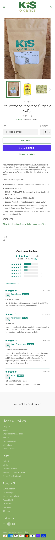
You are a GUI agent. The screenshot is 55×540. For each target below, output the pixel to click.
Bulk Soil (6, 437)
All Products (7, 445)
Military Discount (9, 449)
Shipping (19, 119)
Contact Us (7, 507)
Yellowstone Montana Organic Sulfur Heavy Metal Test (24, 224)
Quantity (44, 126)
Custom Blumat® (9, 441)
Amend (5, 430)
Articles (5, 465)
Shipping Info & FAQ (11, 496)
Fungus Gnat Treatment (12, 476)
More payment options (27, 154)
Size (4, 126)
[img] (11, 291)
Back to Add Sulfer (29, 404)
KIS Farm (6, 511)
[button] (16, 264)
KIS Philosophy (8, 492)
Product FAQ (8, 500)
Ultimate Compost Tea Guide (14, 472)
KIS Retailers (7, 504)
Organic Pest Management (13, 434)
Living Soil (6, 426)
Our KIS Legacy (9, 489)
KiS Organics (12, 532)
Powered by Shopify (23, 532)
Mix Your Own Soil (10, 469)
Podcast (6, 461)
